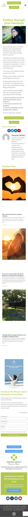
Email (2, 426)
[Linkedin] (16, 498)
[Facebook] (8, 498)
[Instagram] (12, 498)
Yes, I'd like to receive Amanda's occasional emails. (14, 431)
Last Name (4, 421)
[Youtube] (20, 498)
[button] (25, 5)
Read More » (5, 224)
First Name (4, 416)
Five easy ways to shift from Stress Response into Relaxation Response (13, 274)
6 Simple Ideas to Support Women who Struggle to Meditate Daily (14, 335)
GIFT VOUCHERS (14, 490)
